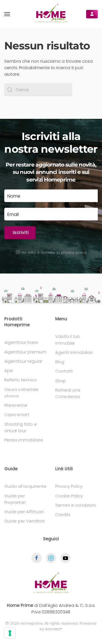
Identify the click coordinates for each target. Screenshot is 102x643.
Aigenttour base (21, 342)
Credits (63, 514)
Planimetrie (15, 405)
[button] (7, 14)
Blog (59, 362)
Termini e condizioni (75, 505)
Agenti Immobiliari (74, 352)
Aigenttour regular (23, 361)
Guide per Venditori (24, 521)
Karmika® (53, 629)
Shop (60, 381)
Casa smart (16, 414)
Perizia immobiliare (23, 440)
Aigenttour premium (25, 352)
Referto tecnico (20, 380)
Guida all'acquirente (25, 486)
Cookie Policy (69, 496)
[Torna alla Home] (51, 14)
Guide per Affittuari (24, 512)
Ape (8, 370)
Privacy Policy (68, 486)
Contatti (64, 371)
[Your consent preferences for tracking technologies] (10, 633)
